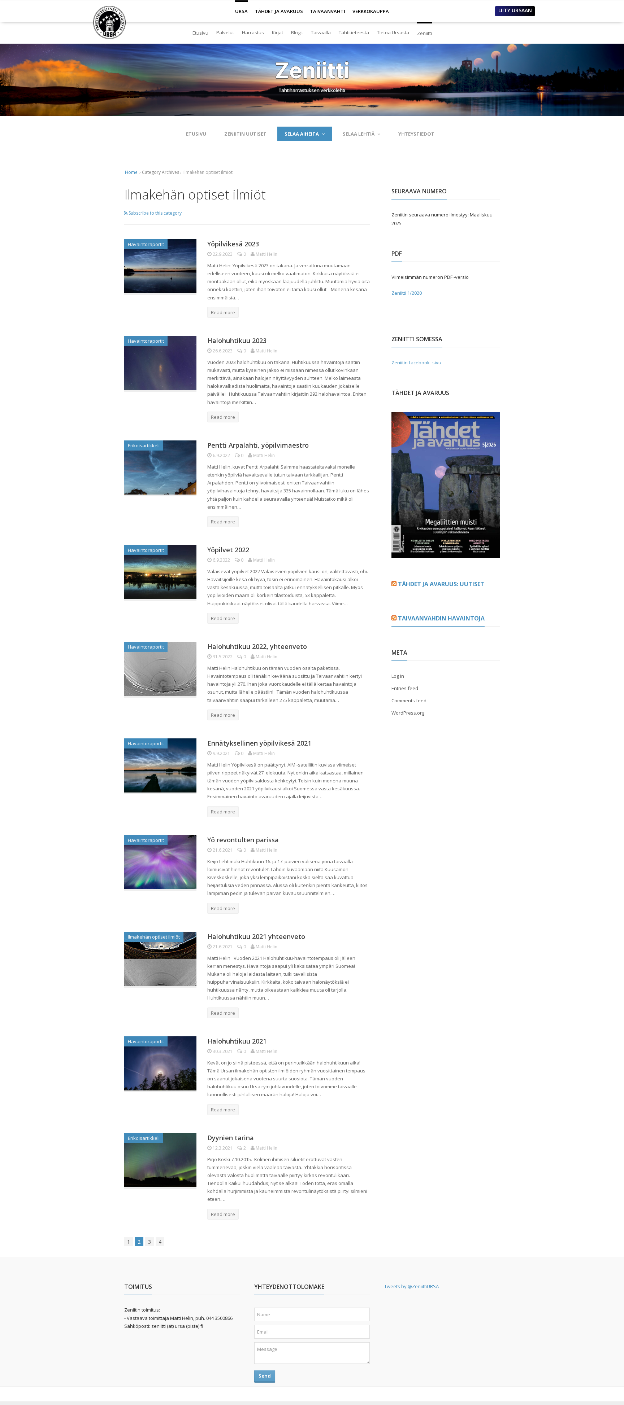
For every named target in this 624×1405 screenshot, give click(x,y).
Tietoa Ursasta (393, 32)
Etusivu (200, 33)
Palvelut (225, 32)
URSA (241, 8)
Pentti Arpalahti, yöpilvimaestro (258, 445)
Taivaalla (321, 32)
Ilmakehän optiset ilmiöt (154, 937)
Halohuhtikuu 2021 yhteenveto (256, 936)
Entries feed (404, 688)
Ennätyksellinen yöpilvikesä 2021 (259, 743)
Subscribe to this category (154, 213)
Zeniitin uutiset (245, 134)
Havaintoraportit (146, 244)
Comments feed (408, 700)
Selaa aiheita (302, 134)
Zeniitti (312, 70)
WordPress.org (407, 713)
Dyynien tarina (230, 1137)
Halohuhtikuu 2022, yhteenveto (257, 646)
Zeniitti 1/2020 (406, 293)
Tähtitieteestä (354, 32)
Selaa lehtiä (358, 134)
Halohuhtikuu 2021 (236, 1041)
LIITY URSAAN (515, 10)
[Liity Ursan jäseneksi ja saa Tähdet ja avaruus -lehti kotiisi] (445, 553)
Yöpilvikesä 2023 (233, 244)
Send (265, 1376)
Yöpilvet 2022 (228, 549)
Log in (397, 676)
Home (131, 172)
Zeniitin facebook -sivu (416, 362)
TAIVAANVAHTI (327, 11)
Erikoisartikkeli (144, 445)
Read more (223, 312)
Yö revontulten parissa (243, 839)
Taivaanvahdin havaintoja (441, 618)
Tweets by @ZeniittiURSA (411, 1286)
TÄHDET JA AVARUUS (279, 11)
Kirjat (277, 32)
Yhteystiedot (416, 134)
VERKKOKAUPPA (370, 11)
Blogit (297, 32)
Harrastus (253, 32)
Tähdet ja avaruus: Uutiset (441, 584)
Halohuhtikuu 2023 (236, 340)
